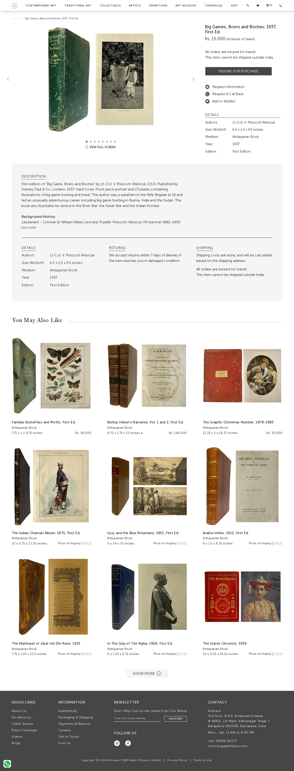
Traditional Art (78, 5)
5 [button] (103, 142)
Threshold (214, 5)
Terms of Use (203, 760)
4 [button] (99, 142)
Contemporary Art (41, 5)
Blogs (16, 743)
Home (15, 18)
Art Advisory (186, 5)
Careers (64, 730)
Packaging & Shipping (75, 717)
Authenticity (67, 711)
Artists (135, 5)
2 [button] (91, 142)
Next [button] (191, 79)
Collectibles (110, 5)
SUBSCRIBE (176, 718)
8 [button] (115, 142)
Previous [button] (10, 79)
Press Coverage (24, 730)
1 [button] (87, 142)
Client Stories (22, 724)
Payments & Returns (74, 724)
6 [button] (107, 142)
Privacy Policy (177, 760)
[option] (100, 79)
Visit (234, 5)
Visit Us (64, 743)
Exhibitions (158, 5)
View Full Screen (102, 147)
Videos (17, 737)
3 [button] (95, 142)
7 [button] (111, 142)
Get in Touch (68, 737)
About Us (19, 711)
